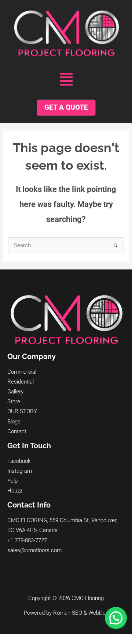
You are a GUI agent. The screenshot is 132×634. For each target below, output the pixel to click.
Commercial (21, 372)
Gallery (15, 391)
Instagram (19, 471)
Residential (20, 381)
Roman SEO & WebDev (80, 613)
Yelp (12, 481)
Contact (16, 431)
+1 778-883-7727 (27, 540)
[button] (66, 79)
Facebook (18, 461)
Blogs (14, 421)
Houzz (14, 490)
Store (13, 401)
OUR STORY (22, 411)
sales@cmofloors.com (34, 550)
